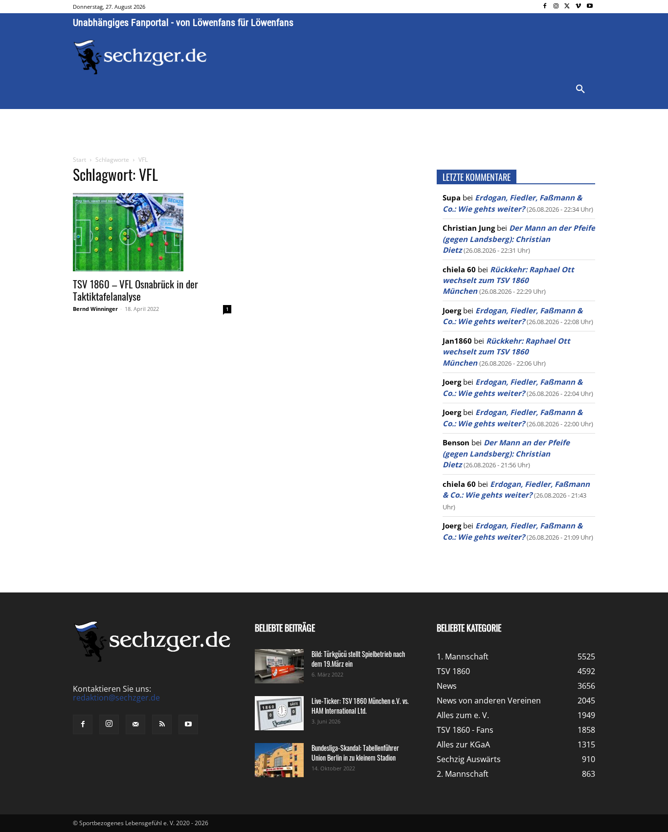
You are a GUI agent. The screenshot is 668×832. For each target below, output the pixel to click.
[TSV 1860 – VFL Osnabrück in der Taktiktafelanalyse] (152, 232)
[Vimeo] (578, 6)
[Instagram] (556, 6)
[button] (580, 89)
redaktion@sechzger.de (116, 697)
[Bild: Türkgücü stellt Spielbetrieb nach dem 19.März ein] (279, 666)
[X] (567, 6)
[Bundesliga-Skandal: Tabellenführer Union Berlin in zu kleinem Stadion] (279, 760)
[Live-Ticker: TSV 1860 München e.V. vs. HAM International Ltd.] (279, 713)
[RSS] (162, 724)
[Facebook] (545, 6)
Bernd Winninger (95, 308)
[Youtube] (589, 6)
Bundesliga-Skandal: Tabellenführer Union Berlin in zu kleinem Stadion (355, 753)
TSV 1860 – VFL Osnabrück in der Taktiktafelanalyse (135, 290)
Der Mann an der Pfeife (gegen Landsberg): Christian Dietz (519, 239)
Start (79, 159)
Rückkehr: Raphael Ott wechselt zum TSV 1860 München (508, 280)
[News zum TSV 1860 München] (140, 57)
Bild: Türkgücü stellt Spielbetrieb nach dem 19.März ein (358, 659)
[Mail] (135, 724)
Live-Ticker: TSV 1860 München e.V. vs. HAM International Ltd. (360, 706)
